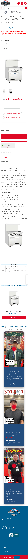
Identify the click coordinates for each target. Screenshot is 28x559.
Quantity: (3, 129)
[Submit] (26, 8)
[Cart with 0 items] (25, 3)
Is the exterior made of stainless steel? (12, 117)
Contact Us (17, 557)
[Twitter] (8, 153)
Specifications (4, 161)
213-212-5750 (10, 521)
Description (4, 157)
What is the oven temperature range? (12, 109)
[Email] (4, 153)
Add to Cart (14, 317)
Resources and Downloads (7, 165)
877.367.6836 (12, 518)
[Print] (6, 153)
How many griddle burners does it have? (12, 113)
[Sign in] (22, 3)
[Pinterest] (10, 153)
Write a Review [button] (4, 25)
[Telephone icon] (18, 3)
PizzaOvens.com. (9, 437)
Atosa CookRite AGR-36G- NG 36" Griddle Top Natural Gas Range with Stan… (14, 310)
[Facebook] (1, 153)
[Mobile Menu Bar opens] (2, 8)
